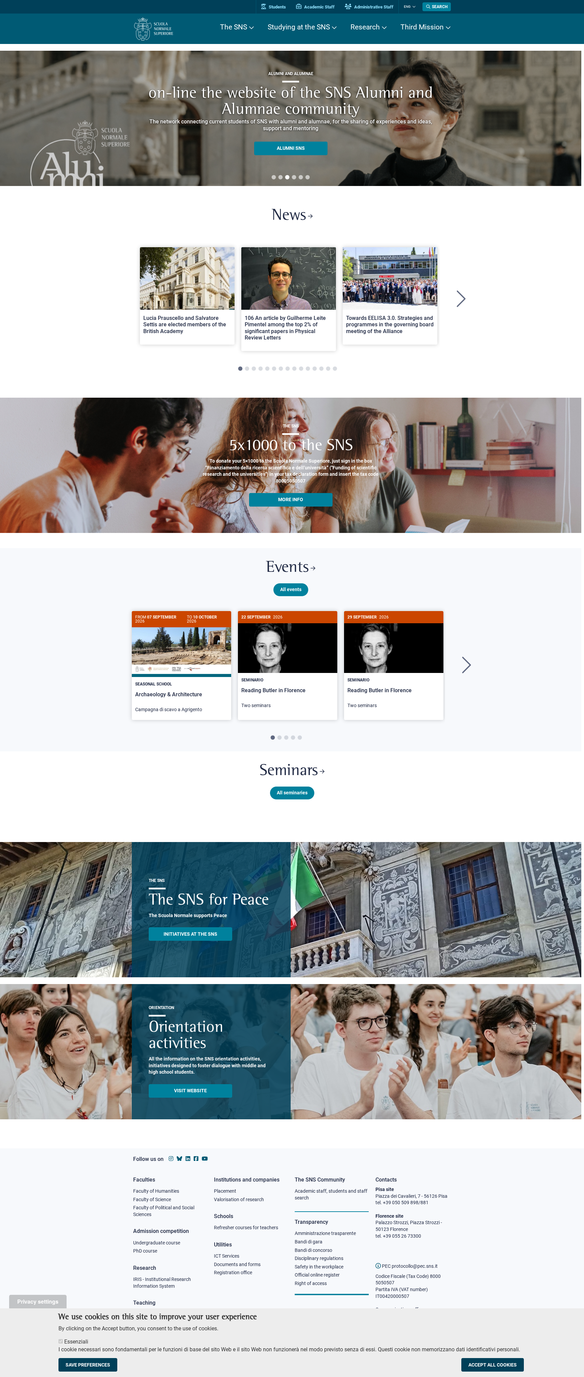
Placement (225, 1191)
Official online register (317, 1275)
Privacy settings (37, 1301)
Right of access (311, 1283)
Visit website (190, 1090)
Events (287, 568)
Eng (407, 6)
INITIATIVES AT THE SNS (190, 934)
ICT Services (226, 1256)
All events (290, 589)
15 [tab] (335, 369)
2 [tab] (280, 177)
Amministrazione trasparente (325, 1233)
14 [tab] (328, 369)
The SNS (233, 27)
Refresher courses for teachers (246, 1227)
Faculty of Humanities (156, 1191)
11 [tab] (308, 369)
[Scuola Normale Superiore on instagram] (171, 1159)
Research (365, 27)
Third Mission (422, 27)
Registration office (233, 1272)
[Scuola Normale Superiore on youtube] (205, 1159)
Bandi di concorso (313, 1250)
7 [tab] (280, 369)
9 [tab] (294, 369)
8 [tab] (287, 369)
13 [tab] (321, 369)
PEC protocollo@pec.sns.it (409, 1266)
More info (290, 499)
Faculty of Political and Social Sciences (163, 1211)
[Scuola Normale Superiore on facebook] (196, 1159)
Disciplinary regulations (319, 1258)
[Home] (153, 29)
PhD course (145, 1251)
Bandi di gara (308, 1241)
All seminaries (292, 792)
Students (277, 6)
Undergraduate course (156, 1242)
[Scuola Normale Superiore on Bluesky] (179, 1159)
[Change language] (413, 6)
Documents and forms (237, 1264)
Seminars (289, 771)
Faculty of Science (152, 1199)
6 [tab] (307, 177)
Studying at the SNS (299, 27)
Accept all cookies (492, 1365)
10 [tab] (301, 369)
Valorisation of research (239, 1199)
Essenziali (76, 1341)
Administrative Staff (373, 6)
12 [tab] (314, 369)
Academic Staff (319, 6)
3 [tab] (287, 177)
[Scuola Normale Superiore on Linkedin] (188, 1159)
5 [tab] (300, 177)
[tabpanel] (290, 118)
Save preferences (88, 1365)
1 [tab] (273, 177)
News (289, 216)
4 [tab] (294, 177)
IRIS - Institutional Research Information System (162, 1283)
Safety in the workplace (319, 1266)
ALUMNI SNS (291, 148)
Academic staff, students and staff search (331, 1194)
